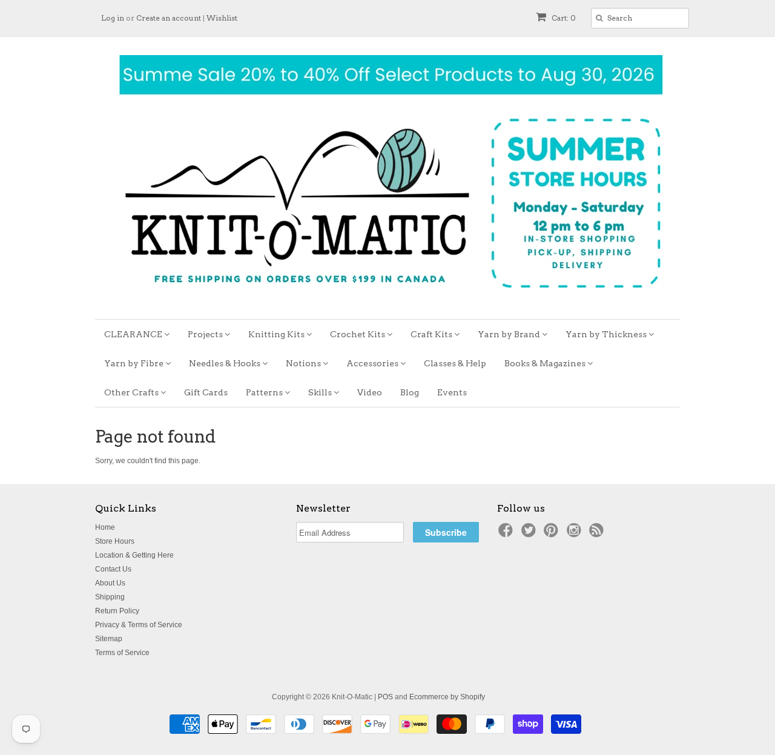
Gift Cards (206, 392)
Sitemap (108, 639)
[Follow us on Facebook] (507, 534)
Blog (409, 392)
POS (385, 697)
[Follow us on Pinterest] (553, 534)
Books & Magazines (545, 363)
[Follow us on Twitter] (530, 534)
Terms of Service (122, 652)
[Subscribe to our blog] (598, 534)
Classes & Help (455, 363)
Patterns (265, 392)
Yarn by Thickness (607, 334)
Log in (112, 17)
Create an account (168, 17)
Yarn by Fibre (134, 363)
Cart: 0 (563, 17)
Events (452, 392)
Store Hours (114, 541)
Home (105, 527)
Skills (321, 392)
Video (369, 392)
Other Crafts (132, 392)
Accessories (373, 363)
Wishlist (221, 17)
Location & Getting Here (134, 555)
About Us (110, 583)
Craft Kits (432, 334)
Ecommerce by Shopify (447, 697)
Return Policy (117, 611)
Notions (304, 363)
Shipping (110, 597)
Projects (206, 334)
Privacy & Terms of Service (138, 625)
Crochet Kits (358, 334)
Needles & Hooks (225, 363)
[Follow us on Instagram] (576, 534)
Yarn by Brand (510, 334)
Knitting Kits (277, 334)
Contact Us (113, 569)
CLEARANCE (134, 334)
